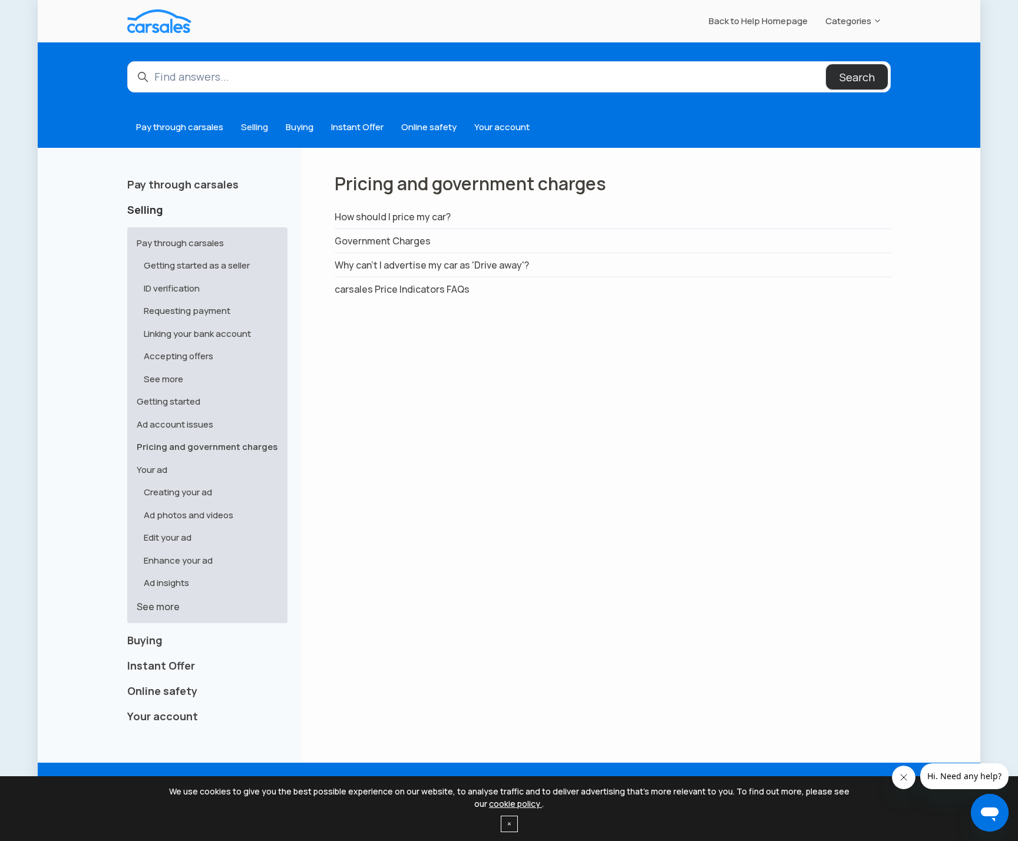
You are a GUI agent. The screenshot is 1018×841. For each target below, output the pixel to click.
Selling (254, 127)
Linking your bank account (197, 333)
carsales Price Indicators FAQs (402, 289)
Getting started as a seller (197, 265)
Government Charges (383, 240)
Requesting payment (187, 310)
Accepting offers (178, 356)
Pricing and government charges (207, 447)
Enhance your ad (178, 560)
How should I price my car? (393, 216)
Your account (502, 127)
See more (163, 379)
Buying (299, 127)
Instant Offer (357, 127)
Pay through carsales (179, 127)
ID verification (172, 288)
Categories (849, 21)
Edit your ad (167, 537)
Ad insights (166, 583)
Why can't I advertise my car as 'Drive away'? (432, 265)
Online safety (429, 127)
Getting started (168, 401)
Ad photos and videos (188, 515)
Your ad (152, 469)
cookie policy (515, 803)
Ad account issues (175, 424)
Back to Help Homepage (758, 21)
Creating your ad (178, 492)
